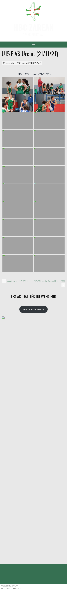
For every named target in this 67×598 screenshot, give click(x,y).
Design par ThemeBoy (11, 588)
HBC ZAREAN (33, 27)
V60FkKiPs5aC (33, 63)
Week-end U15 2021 (15, 281)
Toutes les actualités (33, 309)
